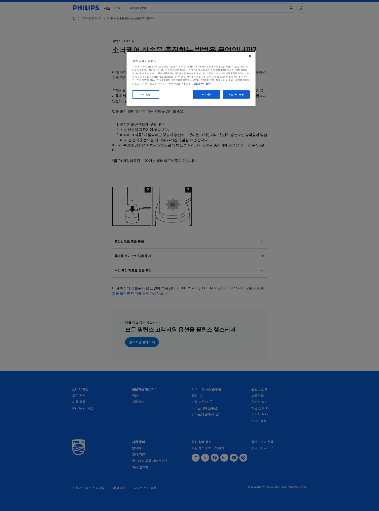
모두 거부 (206, 94)
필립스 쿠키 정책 (202, 84)
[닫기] (250, 56)
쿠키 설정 (146, 94)
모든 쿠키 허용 (236, 94)
